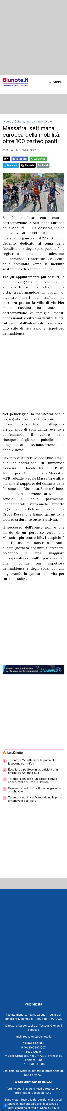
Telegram (12, 165)
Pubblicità (33, 1004)
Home (7, 121)
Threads (29, 165)
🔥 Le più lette (13, 752)
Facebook (21, 159)
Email (45, 165)
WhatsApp (39, 159)
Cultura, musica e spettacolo (33, 121)
